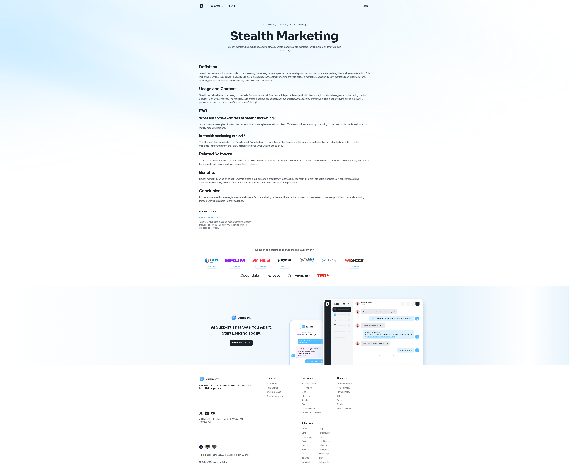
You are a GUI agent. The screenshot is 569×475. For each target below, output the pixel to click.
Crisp (321, 428)
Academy (306, 400)
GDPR (339, 396)
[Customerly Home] (201, 6)
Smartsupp (324, 453)
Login (365, 6)
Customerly (268, 24)
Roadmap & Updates (311, 412)
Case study (211, 267)
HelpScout (306, 445)
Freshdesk (307, 437)
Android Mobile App (276, 396)
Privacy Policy (343, 392)
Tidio (321, 457)
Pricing (231, 6)
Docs (304, 404)
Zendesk (306, 462)
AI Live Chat (272, 383)
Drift (304, 433)
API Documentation (310, 408)
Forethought (324, 433)
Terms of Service (345, 383)
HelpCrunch (324, 441)
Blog (304, 392)
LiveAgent (323, 449)
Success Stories (309, 383)
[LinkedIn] (207, 413)
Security (341, 400)
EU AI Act (341, 404)
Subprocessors (344, 408)
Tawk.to (305, 457)
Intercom (306, 449)
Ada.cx (305, 428)
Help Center (272, 387)
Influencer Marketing (210, 217)
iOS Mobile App (274, 392)
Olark (304, 453)
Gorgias (305, 441)
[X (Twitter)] (201, 413)
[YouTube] (213, 413)
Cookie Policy (343, 387)
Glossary (282, 24)
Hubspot (323, 445)
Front (321, 437)
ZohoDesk (324, 462)
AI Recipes (307, 387)
